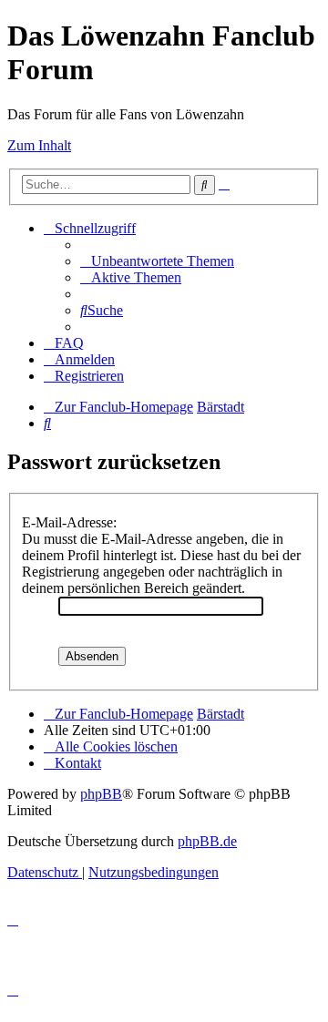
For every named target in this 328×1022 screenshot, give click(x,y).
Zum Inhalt (39, 145)
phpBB (101, 794)
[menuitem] (157, 261)
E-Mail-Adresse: (69, 522)
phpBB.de (207, 841)
